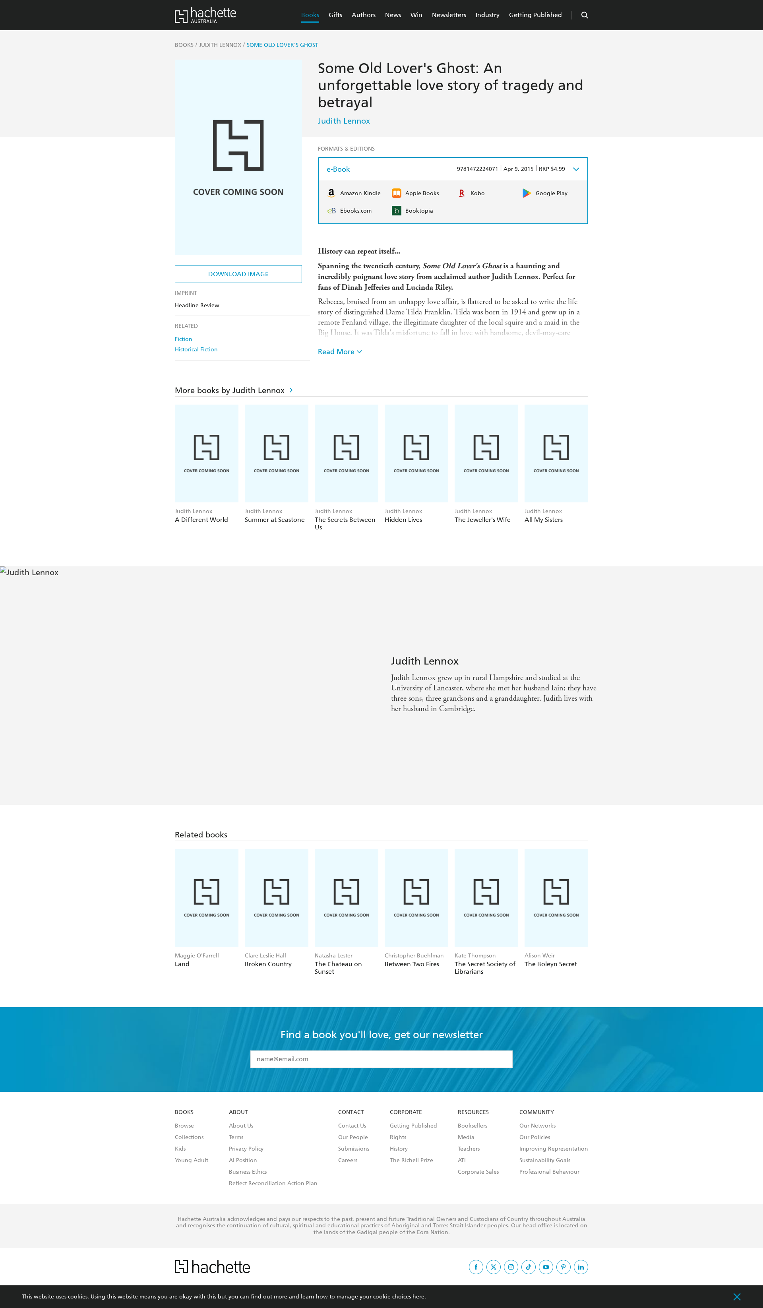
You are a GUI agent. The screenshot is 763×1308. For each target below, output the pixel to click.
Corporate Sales (478, 1172)
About (238, 1112)
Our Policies (534, 1137)
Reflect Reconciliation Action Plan (273, 1183)
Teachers (469, 1149)
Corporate (406, 1112)
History (399, 1149)
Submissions (353, 1149)
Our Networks (537, 1126)
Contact (351, 1112)
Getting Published (535, 15)
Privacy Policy (246, 1149)
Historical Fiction (196, 349)
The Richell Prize (411, 1160)
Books (310, 15)
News (393, 15)
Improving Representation (553, 1149)
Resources (473, 1112)
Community (536, 1112)
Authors (364, 15)
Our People (353, 1137)
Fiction (183, 339)
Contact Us (352, 1126)
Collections (189, 1137)
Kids (180, 1149)
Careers (347, 1160)
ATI (462, 1160)
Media (466, 1137)
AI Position (243, 1160)
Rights (398, 1137)
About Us (241, 1126)
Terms (236, 1137)
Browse (184, 1126)
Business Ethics (248, 1172)
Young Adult (191, 1160)
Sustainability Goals (544, 1160)
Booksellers (472, 1126)
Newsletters (449, 15)
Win (416, 15)
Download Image (238, 274)
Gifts (335, 15)
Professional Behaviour (549, 1172)
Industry (488, 15)
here (418, 1296)
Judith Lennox (344, 121)
